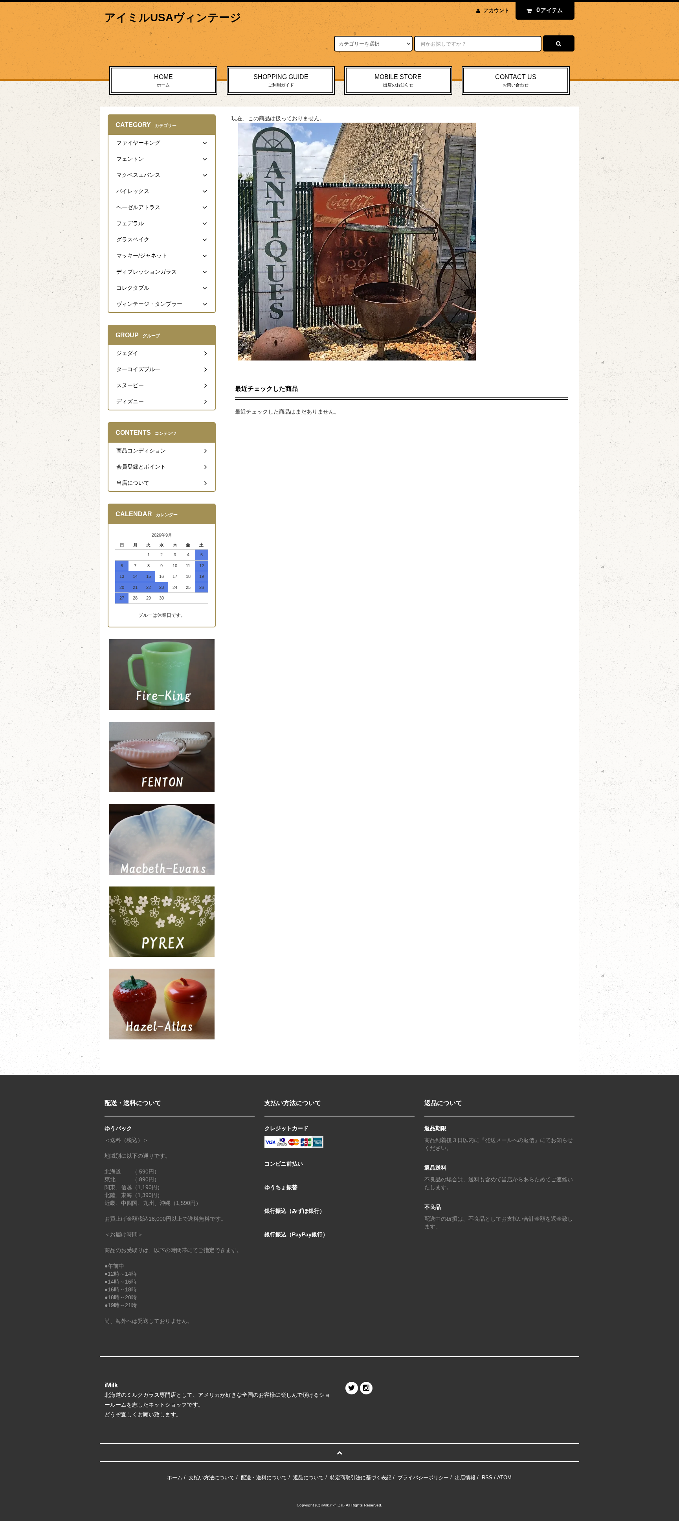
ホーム (174, 1478)
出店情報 (465, 1478)
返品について (308, 1478)
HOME (163, 80)
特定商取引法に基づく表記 (360, 1478)
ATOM (504, 1478)
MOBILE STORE (398, 80)
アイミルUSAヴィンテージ (173, 17)
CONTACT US (515, 80)
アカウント (496, 10)
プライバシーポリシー (423, 1478)
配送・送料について (264, 1478)
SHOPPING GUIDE (280, 80)
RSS (487, 1478)
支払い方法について (212, 1478)
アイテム (549, 10)
